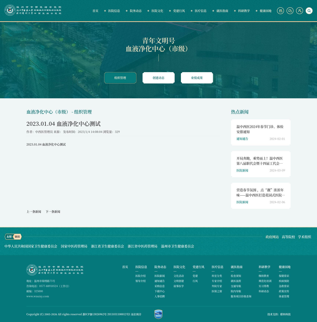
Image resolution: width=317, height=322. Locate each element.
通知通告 (159, 281)
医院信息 (114, 11)
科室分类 (217, 276)
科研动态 (264, 291)
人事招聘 (159, 296)
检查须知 (236, 276)
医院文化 (157, 11)
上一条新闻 (33, 211)
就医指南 (222, 11)
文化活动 (179, 276)
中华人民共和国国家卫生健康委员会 (31, 246)
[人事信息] (299, 13)
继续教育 (264, 276)
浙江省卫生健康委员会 (108, 246)
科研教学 (244, 11)
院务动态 (136, 11)
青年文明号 (158, 40)
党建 (195, 276)
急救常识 (284, 286)
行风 (195, 281)
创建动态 (158, 78)
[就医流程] (281, 13)
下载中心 (159, 291)
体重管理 (284, 296)
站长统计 (136, 314)
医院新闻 (159, 276)
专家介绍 (217, 281)
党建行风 (179, 11)
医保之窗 (217, 291)
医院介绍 (140, 276)
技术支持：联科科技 (279, 314)
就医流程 (236, 281)
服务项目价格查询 (241, 296)
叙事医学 (179, 286)
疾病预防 (284, 281)
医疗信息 (201, 11)
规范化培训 (265, 281)
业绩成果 (197, 78)
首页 (95, 11)
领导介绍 (140, 281)
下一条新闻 (52, 211)
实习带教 (264, 286)
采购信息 (159, 286)
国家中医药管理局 (74, 246)
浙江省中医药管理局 (143, 246)
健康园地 (266, 11)
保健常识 (284, 276)
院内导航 (236, 291)
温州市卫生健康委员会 (177, 246)
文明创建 (179, 281)
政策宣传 (284, 291)
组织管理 (120, 78)
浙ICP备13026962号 (95, 314)
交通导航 (236, 286)
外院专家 (217, 286)
